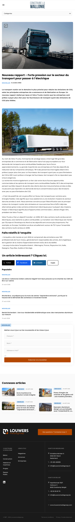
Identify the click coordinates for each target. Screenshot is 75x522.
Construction (7, 459)
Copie (53, 263)
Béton (5, 455)
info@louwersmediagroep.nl (60, 466)
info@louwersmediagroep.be (60, 495)
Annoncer (21, 457)
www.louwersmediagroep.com (61, 505)
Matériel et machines (7, 464)
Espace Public (5, 473)
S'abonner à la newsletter (37, 360)
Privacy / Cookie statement (64, 517)
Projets (5, 468)
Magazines (21, 453)
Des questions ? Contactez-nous (54, 432)
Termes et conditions (47, 517)
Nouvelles (6, 83)
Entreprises (22, 461)
